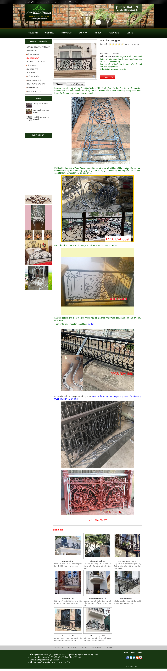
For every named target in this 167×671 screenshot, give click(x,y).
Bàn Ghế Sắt (32, 69)
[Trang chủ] (38, 13)
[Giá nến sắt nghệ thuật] (38, 239)
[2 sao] (112, 44)
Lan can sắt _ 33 (68, 599)
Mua (106, 77)
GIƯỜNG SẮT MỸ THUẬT (36, 62)
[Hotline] (128, 8)
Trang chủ (59, 648)
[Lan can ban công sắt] (127, 545)
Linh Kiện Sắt (33, 88)
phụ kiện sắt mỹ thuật (69, 398)
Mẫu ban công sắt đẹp (97, 561)
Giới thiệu (72, 648)
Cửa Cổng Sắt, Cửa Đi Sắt (38, 47)
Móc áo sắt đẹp (34, 91)
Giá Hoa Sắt (32, 73)
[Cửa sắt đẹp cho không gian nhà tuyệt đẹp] (38, 173)
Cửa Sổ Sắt (32, 51)
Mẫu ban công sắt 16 (127, 599)
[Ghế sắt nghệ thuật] (38, 229)
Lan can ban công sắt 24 (97, 599)
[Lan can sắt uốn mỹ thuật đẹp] (68, 582)
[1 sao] (110, 44)
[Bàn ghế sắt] (83, 28)
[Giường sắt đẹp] (38, 264)
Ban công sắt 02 (68, 561)
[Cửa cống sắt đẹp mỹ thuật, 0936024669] (38, 147)
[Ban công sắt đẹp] (97, 545)
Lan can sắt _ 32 (68, 636)
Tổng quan (60, 84)
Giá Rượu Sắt (33, 76)
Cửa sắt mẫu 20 (38, 183)
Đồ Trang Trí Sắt (34, 80)
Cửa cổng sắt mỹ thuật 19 (38, 157)
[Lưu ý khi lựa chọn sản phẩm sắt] (29, 118)
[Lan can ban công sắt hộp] (68, 545)
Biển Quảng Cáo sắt (36, 84)
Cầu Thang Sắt (33, 54)
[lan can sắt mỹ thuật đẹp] (127, 582)
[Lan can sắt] (68, 620)
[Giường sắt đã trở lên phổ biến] (29, 105)
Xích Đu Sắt (32, 65)
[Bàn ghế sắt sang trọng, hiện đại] (29, 111)
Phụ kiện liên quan (76, 84)
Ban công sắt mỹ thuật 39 (127, 561)
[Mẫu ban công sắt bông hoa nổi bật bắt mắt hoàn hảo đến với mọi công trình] (97, 620)
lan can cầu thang (100, 396)
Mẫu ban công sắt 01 (97, 636)
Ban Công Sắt (33, 58)
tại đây (91, 323)
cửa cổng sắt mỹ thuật (118, 396)
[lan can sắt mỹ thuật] (97, 582)
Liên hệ (109, 648)
